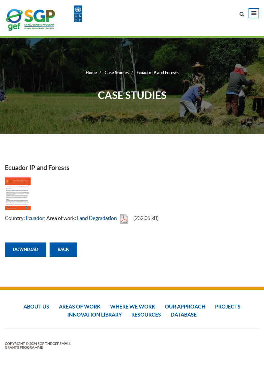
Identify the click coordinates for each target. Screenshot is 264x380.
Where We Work (132, 306)
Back (63, 249)
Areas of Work (79, 306)
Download (25, 249)
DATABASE (184, 315)
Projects (227, 306)
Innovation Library (94, 315)
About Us (36, 306)
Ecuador (35, 218)
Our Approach (185, 306)
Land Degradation (97, 218)
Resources (146, 315)
